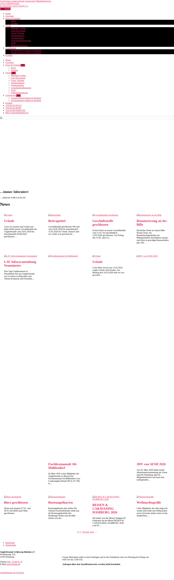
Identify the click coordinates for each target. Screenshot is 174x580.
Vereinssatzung (17, 38)
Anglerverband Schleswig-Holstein (26, 53)
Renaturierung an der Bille (152, 222)
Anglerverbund (17, 1)
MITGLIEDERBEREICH (16, 113)
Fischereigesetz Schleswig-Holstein (26, 50)
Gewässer (9, 16)
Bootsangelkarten (60, 502)
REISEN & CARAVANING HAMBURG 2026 (104, 508)
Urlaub (9, 221)
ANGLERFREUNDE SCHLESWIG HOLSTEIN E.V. (14, 4)
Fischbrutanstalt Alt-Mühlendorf (62, 466)
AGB (13, 43)
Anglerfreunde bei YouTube (12, 573)
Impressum (10, 543)
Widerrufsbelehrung (19, 45)
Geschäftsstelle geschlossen (102, 222)
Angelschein (30, 1)
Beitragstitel (57, 221)
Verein (8, 26)
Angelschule (5, 1)
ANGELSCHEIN (13, 108)
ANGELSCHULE (13, 105)
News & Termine (12, 18)
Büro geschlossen (16, 502)
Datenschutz (10, 545)
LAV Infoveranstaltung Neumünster (20, 263)
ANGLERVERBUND (15, 110)
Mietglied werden (18, 28)
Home (8, 13)
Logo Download (18, 31)
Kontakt (8, 55)
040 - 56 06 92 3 (14, 562)
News (13, 21)
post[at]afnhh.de (13, 564)
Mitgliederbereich (43, 1)
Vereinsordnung (17, 36)
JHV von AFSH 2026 (151, 464)
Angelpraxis (10, 48)
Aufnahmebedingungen (21, 40)
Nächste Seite (89, 532)
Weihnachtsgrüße (149, 502)
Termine (14, 23)
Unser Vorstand (17, 33)
